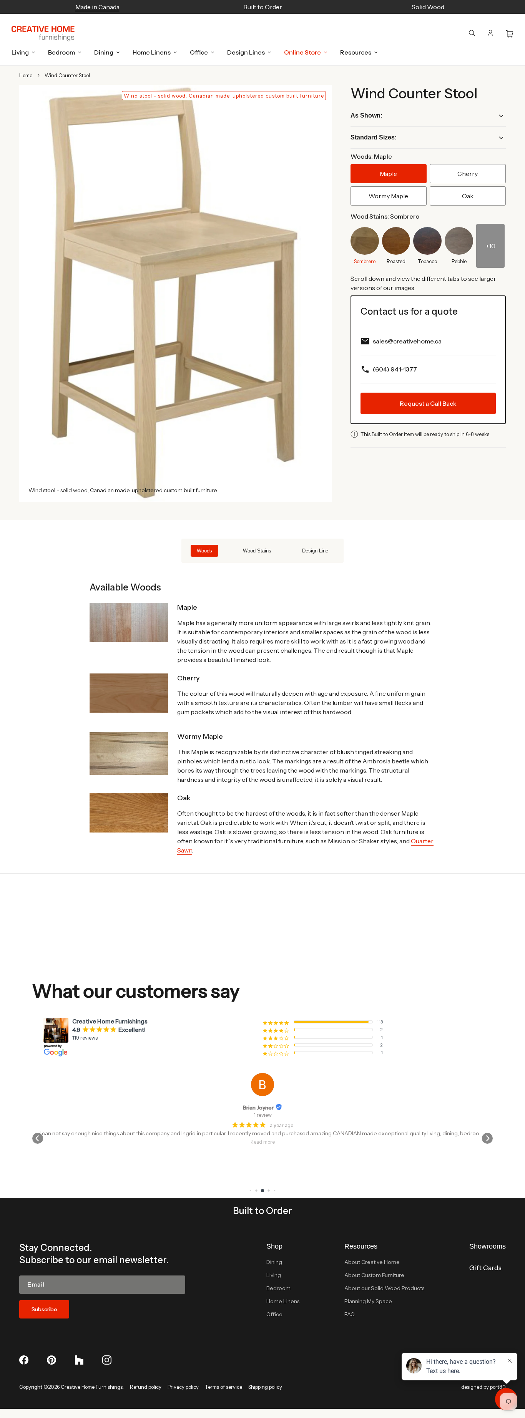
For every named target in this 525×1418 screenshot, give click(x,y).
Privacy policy (183, 1387)
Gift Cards (485, 1268)
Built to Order (262, 1210)
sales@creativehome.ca (407, 341)
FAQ (349, 1314)
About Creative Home (372, 1262)
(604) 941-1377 (395, 369)
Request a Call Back (428, 403)
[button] (21, 52)
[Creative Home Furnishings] (43, 33)
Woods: (371, 156)
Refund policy (145, 1387)
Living (273, 1275)
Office (274, 1314)
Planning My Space (368, 1301)
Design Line (315, 551)
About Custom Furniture (374, 1275)
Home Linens (282, 1301)
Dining (274, 1262)
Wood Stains (257, 551)
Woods (204, 551)
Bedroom (278, 1288)
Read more (239, 1142)
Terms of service (223, 1387)
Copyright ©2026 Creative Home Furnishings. (71, 1387)
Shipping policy (265, 1387)
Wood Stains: (385, 216)
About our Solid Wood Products (384, 1288)
